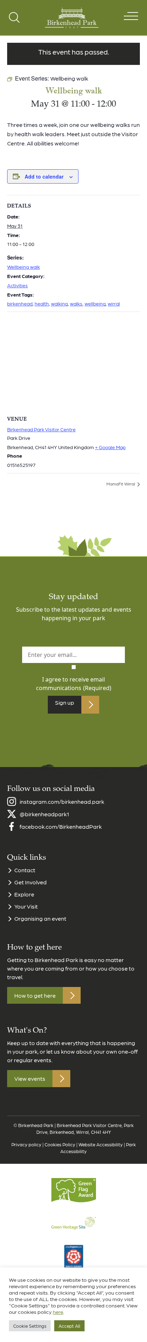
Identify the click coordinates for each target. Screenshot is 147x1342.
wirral (114, 303)
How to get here (35, 995)
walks (76, 303)
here (58, 1311)
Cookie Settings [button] (29, 1325)
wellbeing (95, 303)
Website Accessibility (100, 1144)
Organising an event (40, 918)
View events (29, 1078)
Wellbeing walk (23, 266)
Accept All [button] (69, 1325)
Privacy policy (26, 1144)
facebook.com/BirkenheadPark (61, 826)
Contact (24, 870)
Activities (17, 285)
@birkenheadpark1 (44, 814)
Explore (24, 894)
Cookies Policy (60, 1144)
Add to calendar (44, 176)
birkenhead (19, 303)
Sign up (64, 702)
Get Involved (30, 882)
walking (59, 303)
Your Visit (26, 906)
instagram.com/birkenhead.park (62, 801)
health (42, 303)
